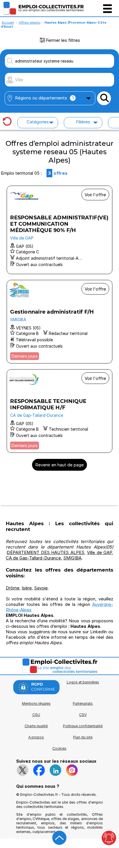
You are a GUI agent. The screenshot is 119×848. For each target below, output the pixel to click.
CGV (83, 715)
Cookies (59, 748)
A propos (36, 737)
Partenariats (83, 703)
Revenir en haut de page (59, 465)
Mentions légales (36, 703)
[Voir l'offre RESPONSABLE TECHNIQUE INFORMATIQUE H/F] (59, 411)
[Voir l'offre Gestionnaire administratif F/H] (59, 321)
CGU (36, 715)
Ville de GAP (99, 552)
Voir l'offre (95, 194)
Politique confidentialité (83, 726)
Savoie (41, 588)
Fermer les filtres (63, 40)
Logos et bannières (83, 682)
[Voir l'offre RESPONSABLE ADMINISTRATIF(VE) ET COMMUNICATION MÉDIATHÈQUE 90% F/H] (59, 230)
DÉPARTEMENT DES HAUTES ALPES (45, 552)
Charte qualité (36, 726)
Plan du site (82, 737)
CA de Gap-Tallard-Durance (33, 558)
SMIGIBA (72, 558)
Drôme (12, 588)
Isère (27, 588)
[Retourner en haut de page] (59, 838)
